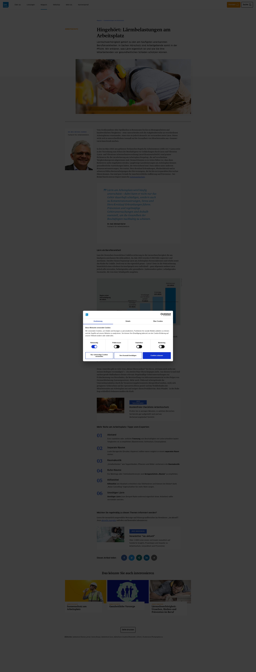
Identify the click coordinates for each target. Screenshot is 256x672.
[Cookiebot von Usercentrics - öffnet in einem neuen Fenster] (162, 314)
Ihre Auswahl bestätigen (128, 355)
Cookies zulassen (157, 355)
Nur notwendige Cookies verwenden (99, 355)
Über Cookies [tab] (158, 321)
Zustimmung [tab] (98, 321)
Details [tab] (128, 321)
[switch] (117, 346)
